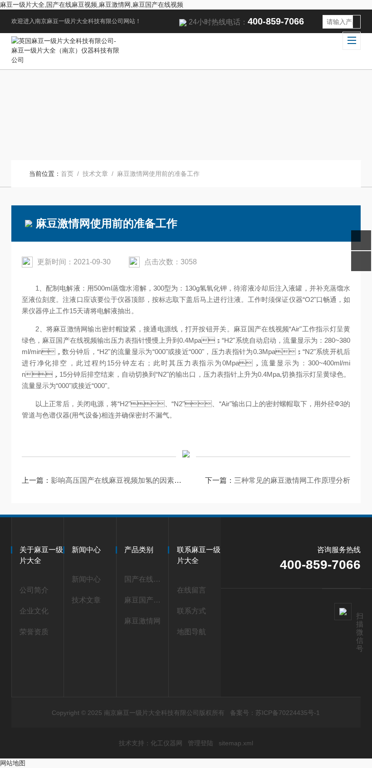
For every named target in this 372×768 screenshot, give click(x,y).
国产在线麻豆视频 (144, 579)
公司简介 (34, 590)
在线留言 (191, 590)
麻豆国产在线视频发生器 (144, 600)
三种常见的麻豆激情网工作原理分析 (292, 480)
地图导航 (191, 632)
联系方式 (191, 611)
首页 (67, 173)
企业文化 (34, 611)
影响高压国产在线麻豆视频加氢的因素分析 (120, 480)
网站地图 (12, 763)
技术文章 (95, 173)
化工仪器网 (166, 743)
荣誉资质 (34, 632)
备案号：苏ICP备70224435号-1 (275, 712)
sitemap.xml (236, 743)
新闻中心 (86, 579)
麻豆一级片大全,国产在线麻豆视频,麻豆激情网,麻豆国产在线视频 (91, 4)
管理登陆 (200, 743)
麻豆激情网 (142, 621)
